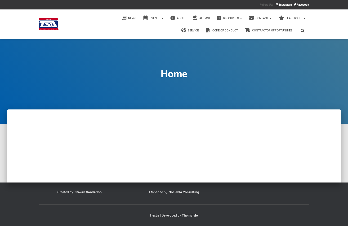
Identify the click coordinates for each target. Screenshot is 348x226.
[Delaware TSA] (49, 24)
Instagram (285, 4)
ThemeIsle (190, 215)
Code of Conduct (225, 30)
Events (155, 18)
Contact (262, 18)
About (181, 18)
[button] (162, 18)
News (131, 18)
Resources (231, 18)
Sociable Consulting (184, 192)
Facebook (302, 4)
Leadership (294, 18)
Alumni (204, 18)
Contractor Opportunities (271, 30)
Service (193, 30)
